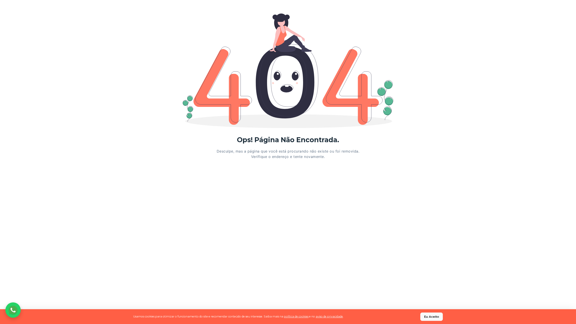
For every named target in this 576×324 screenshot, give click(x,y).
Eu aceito (431, 316)
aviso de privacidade (329, 316)
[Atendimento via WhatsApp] (13, 310)
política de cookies (296, 316)
